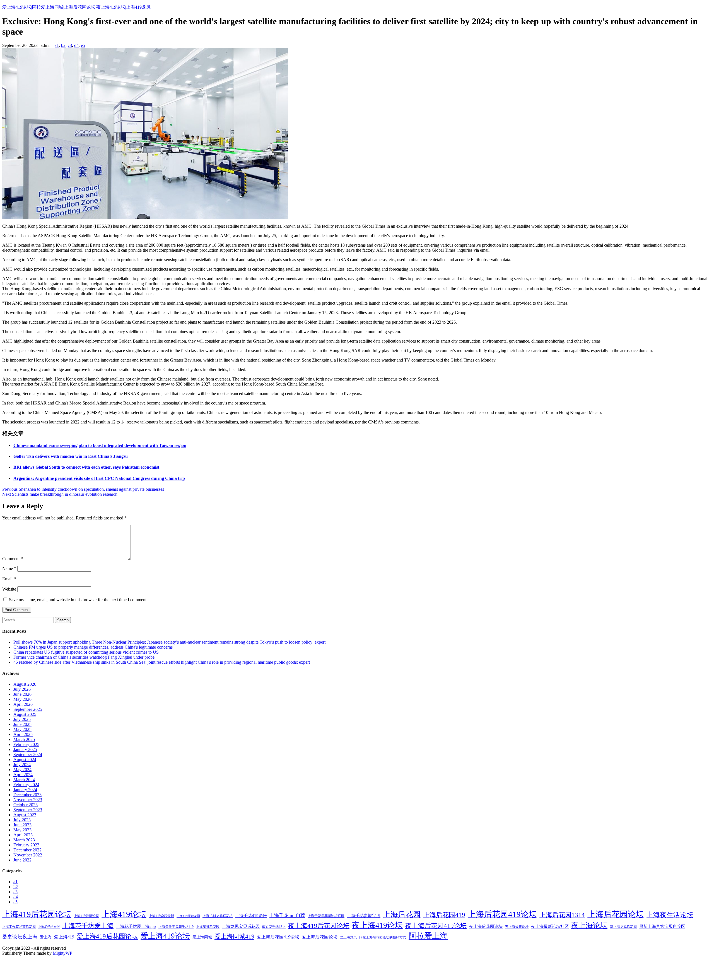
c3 (70, 45)
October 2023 (25, 804)
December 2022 (27, 850)
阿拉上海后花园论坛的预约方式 (382, 937)
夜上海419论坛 (377, 925)
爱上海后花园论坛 (319, 937)
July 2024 (22, 764)
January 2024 (25, 789)
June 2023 (22, 824)
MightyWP (62, 953)
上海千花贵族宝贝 (363, 915)
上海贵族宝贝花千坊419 (176, 927)
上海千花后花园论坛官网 (326, 916)
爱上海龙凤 (348, 937)
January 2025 (25, 749)
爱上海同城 (202, 937)
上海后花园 (402, 914)
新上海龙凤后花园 (623, 927)
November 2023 (27, 799)
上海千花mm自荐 (287, 915)
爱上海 (46, 937)
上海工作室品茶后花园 (19, 927)
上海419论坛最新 (161, 916)
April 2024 (23, 774)
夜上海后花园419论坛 (436, 925)
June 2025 (22, 724)
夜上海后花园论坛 (486, 926)
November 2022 (27, 855)
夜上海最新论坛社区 (550, 926)
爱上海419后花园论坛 (107, 936)
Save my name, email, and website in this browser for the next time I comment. (78, 599)
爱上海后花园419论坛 (278, 937)
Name (9, 568)
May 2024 (22, 769)
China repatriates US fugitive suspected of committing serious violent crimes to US (86, 652)
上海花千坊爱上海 (88, 925)
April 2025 (23, 734)
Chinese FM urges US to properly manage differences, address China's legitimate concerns (93, 647)
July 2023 (22, 819)
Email (9, 578)
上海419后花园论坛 (36, 914)
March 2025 (24, 739)
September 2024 (27, 754)
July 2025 (22, 719)
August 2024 (24, 759)
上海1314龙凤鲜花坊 (217, 916)
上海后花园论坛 (615, 914)
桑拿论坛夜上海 (19, 937)
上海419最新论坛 (86, 916)
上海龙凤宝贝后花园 (241, 926)
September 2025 (27, 709)
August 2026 (24, 684)
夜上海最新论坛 (517, 927)
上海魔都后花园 (207, 927)
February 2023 (26, 845)
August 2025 (24, 714)
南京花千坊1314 (274, 927)
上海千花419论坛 (251, 915)
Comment (12, 558)
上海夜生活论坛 (670, 914)
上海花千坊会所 (49, 926)
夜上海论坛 (589, 925)
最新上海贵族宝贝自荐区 (662, 926)
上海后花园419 (444, 914)
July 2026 (22, 689)
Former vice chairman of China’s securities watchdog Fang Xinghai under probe (84, 657)
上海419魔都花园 (188, 916)
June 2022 (22, 860)
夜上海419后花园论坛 (318, 925)
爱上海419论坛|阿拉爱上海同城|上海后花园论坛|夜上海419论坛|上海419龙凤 (76, 7)
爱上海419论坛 (165, 936)
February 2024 (26, 784)
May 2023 (22, 829)
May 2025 (22, 729)
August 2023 (24, 814)
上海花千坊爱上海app (136, 926)
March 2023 (24, 839)
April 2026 (23, 704)
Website (9, 589)
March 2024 (24, 779)
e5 (83, 45)
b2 (63, 45)
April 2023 (23, 834)
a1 (57, 45)
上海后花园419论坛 (502, 914)
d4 (76, 45)
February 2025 (26, 744)
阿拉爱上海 (428, 935)
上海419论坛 (124, 914)
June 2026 (22, 694)
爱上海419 (64, 937)
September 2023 (27, 809)
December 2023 (27, 794)
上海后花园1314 (562, 914)
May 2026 (22, 699)
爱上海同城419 (234, 936)
